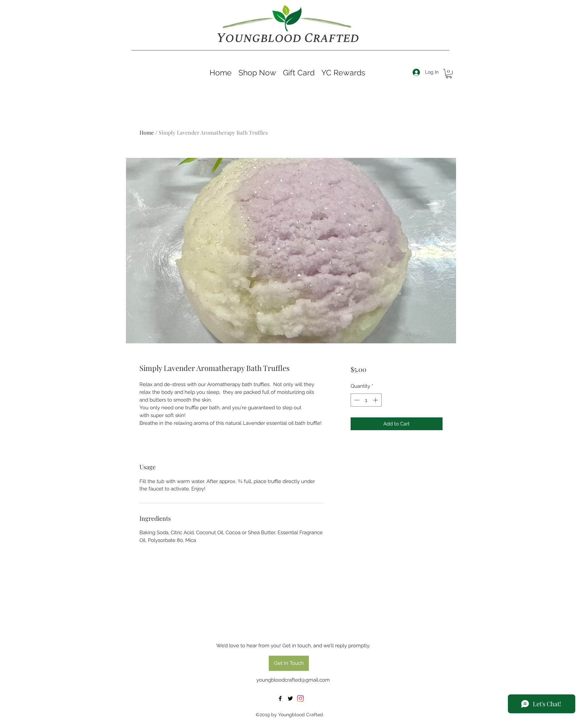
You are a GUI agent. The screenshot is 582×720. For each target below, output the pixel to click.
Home (146, 132)
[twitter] (290, 698)
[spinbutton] (365, 400)
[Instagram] (300, 698)
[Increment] (376, 400)
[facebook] (280, 698)
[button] (448, 73)
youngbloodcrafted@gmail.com (293, 680)
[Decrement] (356, 400)
